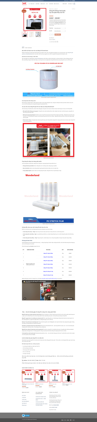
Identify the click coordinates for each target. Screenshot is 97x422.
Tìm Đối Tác (24, 397)
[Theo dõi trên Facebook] (69, 0)
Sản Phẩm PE (24, 403)
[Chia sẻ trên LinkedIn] (57, 42)
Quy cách (50, 30)
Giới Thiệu (24, 395)
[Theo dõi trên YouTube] (74, 0)
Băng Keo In (43, 3)
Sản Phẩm (37, 3)
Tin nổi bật (51, 3)
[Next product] (72, 9)
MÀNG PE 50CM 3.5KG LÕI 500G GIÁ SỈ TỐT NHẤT (28, 384)
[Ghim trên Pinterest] (55, 42)
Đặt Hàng (58, 34)
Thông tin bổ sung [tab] (28, 47)
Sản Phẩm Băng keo (25, 401)
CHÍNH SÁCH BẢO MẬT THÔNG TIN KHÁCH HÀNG (41, 404)
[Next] (46, 19)
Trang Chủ (32, 3)
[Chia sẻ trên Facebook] (50, 42)
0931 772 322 (54, 407)
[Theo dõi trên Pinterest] (72, 0)
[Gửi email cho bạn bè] (54, 42)
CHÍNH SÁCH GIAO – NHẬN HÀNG (41, 399)
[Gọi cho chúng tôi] (71, 0)
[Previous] (24, 19)
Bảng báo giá (24, 405)
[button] (66, 0)
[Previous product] (74, 9)
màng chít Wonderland (39, 58)
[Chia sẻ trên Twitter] (52, 42)
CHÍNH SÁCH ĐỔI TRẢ (40, 401)
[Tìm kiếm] (29, 4)
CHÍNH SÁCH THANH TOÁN (41, 396)
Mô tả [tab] (23, 47)
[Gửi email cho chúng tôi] (70, 0)
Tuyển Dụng (24, 399)
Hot (47, 3)
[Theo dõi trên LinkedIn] (73, 0)
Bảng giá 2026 (56, 3)
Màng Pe (53, 39)
